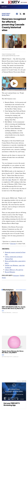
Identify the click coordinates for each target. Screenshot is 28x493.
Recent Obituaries (10, 272)
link (10, 180)
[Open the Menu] (2, 2)
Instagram (16, 275)
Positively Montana (6, 14)
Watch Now (23, 2)
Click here (13, 243)
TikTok (22, 275)
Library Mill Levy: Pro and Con (14, 270)
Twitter (4, 278)
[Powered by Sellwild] (24, 381)
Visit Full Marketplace (21, 289)
